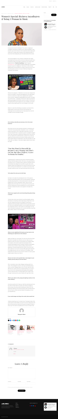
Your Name (9, 381)
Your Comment (10, 367)
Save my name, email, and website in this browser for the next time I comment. (20, 387)
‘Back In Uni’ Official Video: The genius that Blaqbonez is (12, 331)
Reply (15, 353)
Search (45, 12)
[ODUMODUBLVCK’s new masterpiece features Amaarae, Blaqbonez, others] (21, 327)
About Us (17, 405)
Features (16, 13)
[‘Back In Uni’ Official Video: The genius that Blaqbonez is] (12, 327)
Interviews (20, 13)
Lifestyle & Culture (25, 13)
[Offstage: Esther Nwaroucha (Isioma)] (31, 327)
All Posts (17, 404)
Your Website (28, 381)
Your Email (19, 381)
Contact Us (17, 407)
